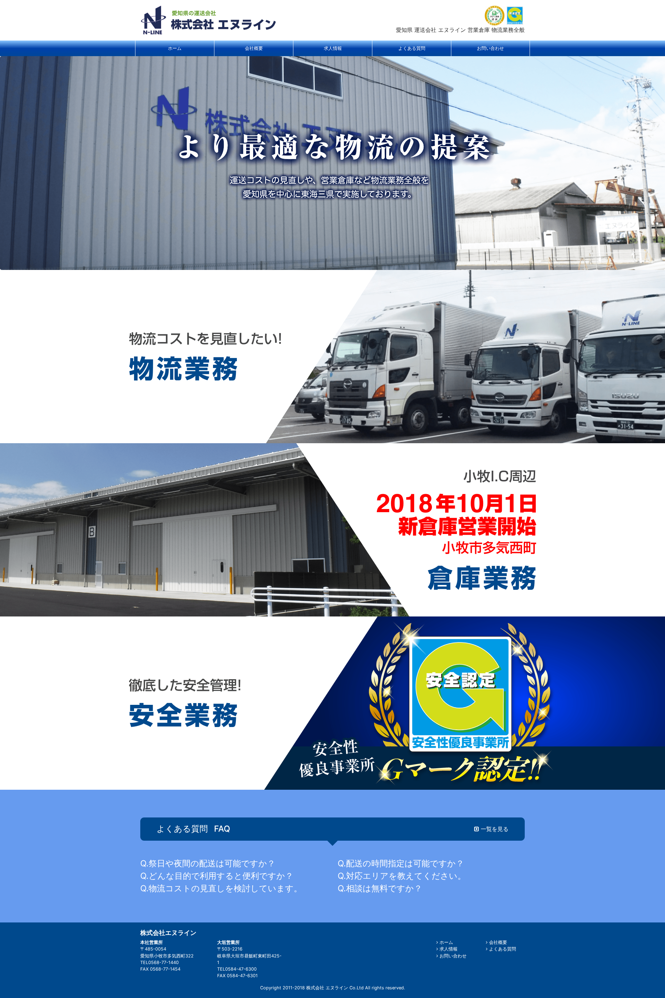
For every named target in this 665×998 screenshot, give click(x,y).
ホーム (445, 942)
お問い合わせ (452, 955)
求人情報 (448, 949)
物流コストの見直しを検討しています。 (225, 888)
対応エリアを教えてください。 (406, 876)
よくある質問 (502, 949)
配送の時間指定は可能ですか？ (405, 863)
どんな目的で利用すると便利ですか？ (221, 876)
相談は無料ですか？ (384, 888)
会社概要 (497, 942)
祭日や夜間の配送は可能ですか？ (212, 863)
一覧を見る (493, 828)
